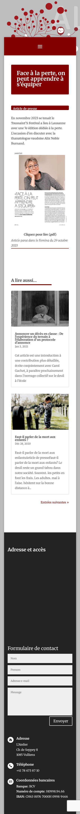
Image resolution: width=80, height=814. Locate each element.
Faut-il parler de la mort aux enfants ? (35, 438)
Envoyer (60, 721)
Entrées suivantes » (55, 502)
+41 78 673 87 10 (27, 770)
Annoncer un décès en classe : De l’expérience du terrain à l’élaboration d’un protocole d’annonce (39, 338)
